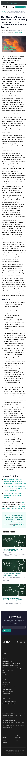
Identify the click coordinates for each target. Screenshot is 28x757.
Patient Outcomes (7, 670)
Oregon (17, 735)
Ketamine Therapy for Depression (11, 663)
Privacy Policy (6, 685)
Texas (16, 740)
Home (3, 11)
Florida (4, 740)
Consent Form (6, 693)
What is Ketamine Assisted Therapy (12, 668)
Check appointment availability (14, 508)
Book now (14, 3)
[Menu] (3, 7)
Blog (7, 11)
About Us (4, 653)
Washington (18, 737)
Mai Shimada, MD (17, 33)
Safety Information (7, 689)
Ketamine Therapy (7, 661)
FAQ (3, 672)
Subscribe (7, 631)
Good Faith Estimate (8, 691)
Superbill (4, 674)
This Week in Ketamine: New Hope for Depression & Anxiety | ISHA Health (13, 495)
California (5, 735)
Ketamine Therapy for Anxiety (10, 665)
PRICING (4, 651)
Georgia (4, 742)
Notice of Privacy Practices (9, 687)
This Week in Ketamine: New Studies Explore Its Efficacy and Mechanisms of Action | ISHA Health (15, 488)
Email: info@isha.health (8, 704)
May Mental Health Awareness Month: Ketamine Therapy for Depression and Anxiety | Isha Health (15, 482)
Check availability (20, 7)
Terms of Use (6, 682)
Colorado (4, 737)
